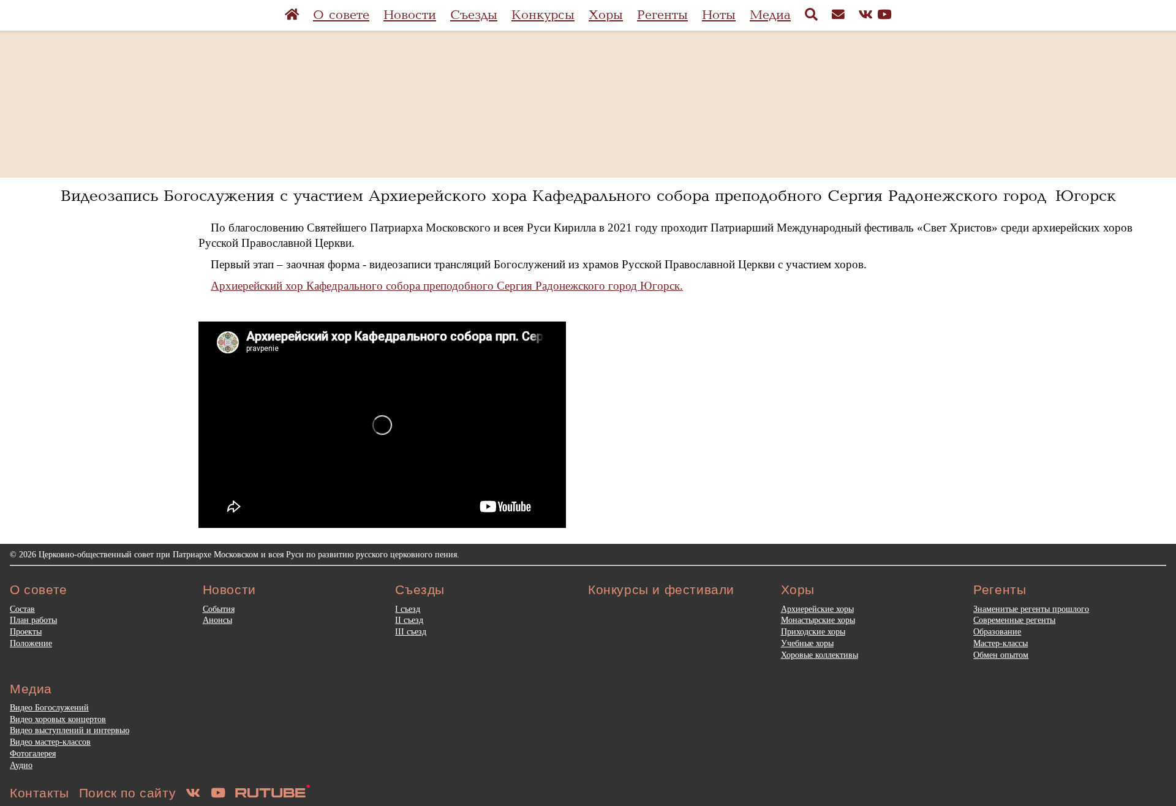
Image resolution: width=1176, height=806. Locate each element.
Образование (997, 631)
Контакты (39, 793)
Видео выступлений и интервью (69, 730)
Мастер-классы (1000, 643)
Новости (409, 15)
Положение (31, 643)
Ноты (719, 15)
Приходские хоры (813, 631)
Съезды (473, 15)
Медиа (770, 15)
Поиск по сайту (127, 793)
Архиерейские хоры (817, 609)
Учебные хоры (807, 643)
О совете (341, 15)
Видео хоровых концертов (58, 719)
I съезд (407, 609)
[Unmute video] (382, 425)
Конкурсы (543, 15)
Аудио (21, 765)
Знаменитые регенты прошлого (1031, 609)
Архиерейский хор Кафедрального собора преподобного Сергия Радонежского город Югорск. (447, 285)
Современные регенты (1014, 620)
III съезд (410, 631)
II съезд (409, 620)
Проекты (26, 631)
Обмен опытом (1000, 655)
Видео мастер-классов (50, 742)
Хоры (606, 15)
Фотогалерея (33, 753)
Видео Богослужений (49, 707)
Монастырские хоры (818, 620)
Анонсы (217, 620)
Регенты (662, 15)
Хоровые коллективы (819, 655)
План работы (33, 620)
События (219, 609)
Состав (22, 609)
